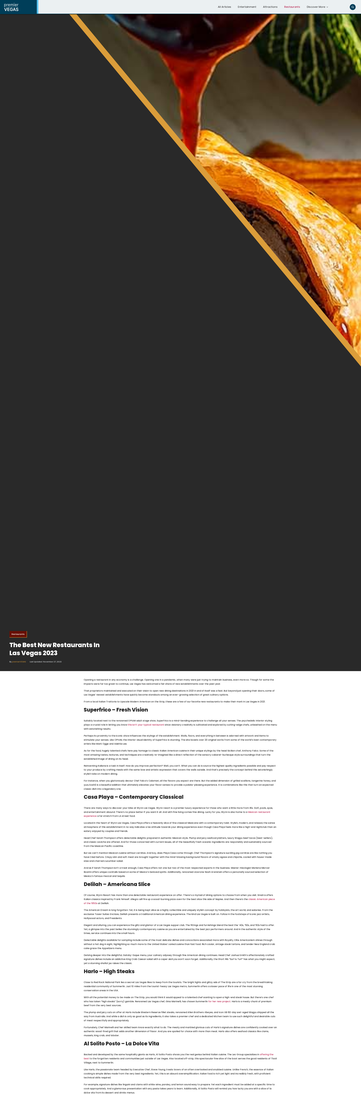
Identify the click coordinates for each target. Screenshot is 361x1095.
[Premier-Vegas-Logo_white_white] (11, 3)
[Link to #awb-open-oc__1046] (353, 7)
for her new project (219, 1001)
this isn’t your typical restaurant (146, 724)
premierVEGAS (19, 661)
